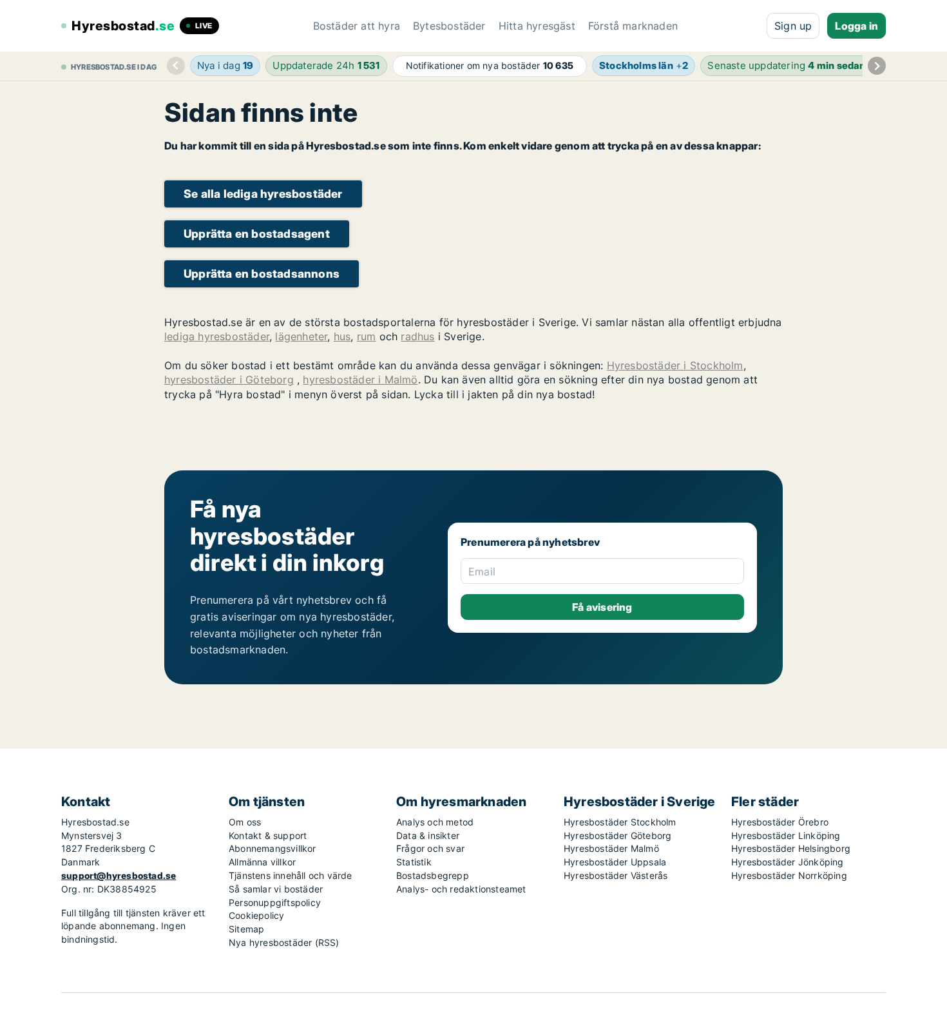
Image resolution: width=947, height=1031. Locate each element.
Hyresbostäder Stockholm (620, 821)
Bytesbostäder (449, 25)
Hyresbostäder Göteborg (617, 835)
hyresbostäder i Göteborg (229, 379)
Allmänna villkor (262, 861)
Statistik (414, 861)
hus (342, 336)
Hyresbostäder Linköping (786, 835)
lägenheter (301, 336)
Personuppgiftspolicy (275, 902)
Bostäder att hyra (356, 25)
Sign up (793, 25)
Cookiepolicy (256, 915)
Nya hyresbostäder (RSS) (284, 942)
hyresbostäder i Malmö (360, 379)
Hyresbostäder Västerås (615, 875)
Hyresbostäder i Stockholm (675, 365)
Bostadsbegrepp (432, 875)
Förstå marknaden (633, 25)
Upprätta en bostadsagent (257, 233)
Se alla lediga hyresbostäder (263, 193)
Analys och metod (435, 821)
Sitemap (246, 928)
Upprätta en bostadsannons (262, 273)
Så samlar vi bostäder (276, 888)
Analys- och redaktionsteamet (461, 888)
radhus (417, 336)
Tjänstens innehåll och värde (290, 875)
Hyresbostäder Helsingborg (790, 848)
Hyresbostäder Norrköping (789, 875)
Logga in (856, 25)
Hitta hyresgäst (537, 25)
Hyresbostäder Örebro (779, 821)
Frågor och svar (430, 848)
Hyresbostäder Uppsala (615, 861)
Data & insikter (427, 835)
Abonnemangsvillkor (272, 848)
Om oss (245, 821)
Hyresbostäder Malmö (611, 848)
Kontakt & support (268, 835)
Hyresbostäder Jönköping (787, 861)
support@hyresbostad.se (118, 875)
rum (366, 336)
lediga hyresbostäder (216, 336)
